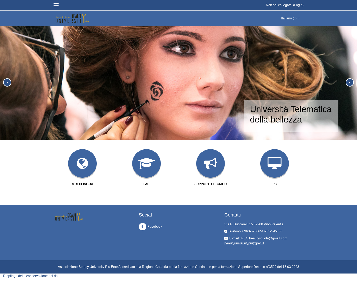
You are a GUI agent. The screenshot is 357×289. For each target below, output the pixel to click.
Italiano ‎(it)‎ (289, 18)
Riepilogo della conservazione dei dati (31, 276)
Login (298, 5)
